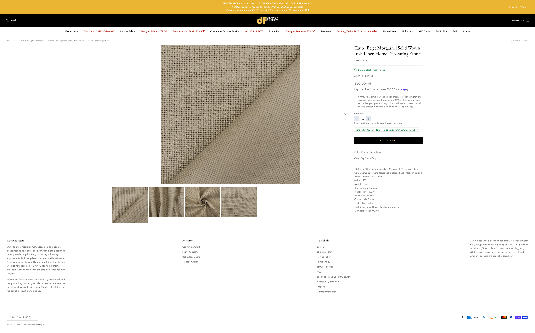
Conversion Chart (191, 246)
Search (320, 246)
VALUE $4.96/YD (254, 31)
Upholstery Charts (191, 256)
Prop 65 (321, 286)
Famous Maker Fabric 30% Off (189, 31)
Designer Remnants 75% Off (300, 31)
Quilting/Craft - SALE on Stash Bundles (357, 31)
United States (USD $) (517, 6)
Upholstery (408, 31)
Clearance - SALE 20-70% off (99, 31)
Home (8, 40)
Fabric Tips (441, 31)
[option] (230, 114)
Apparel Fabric (127, 31)
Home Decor (390, 31)
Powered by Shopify (36, 324)
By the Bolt (274, 31)
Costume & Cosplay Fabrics (224, 31)
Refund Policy (323, 256)
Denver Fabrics (20, 324)
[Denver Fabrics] (267, 20)
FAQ (455, 31)
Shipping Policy (324, 251)
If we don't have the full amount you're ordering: (378, 123)
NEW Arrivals (71, 31)
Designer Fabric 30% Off (154, 31)
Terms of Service (325, 266)
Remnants (326, 31)
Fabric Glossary (190, 251)
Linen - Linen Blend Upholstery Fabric (29, 40)
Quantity (358, 113)
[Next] (345, 115)
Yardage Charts (190, 261)
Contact (467, 31)
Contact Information (326, 291)
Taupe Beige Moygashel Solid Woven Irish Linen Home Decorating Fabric (78, 40)
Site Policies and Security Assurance (335, 276)
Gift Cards (424, 31)
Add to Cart (388, 140)
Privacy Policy (323, 261)
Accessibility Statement (328, 281)
